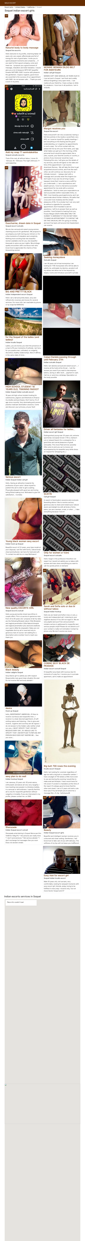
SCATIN (48, 494)
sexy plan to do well (16, 776)
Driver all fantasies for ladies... (59, 429)
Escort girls (9, 7)
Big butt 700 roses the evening (60, 766)
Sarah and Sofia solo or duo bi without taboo (59, 607)
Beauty (47, 830)
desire (9, 708)
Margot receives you (54, 128)
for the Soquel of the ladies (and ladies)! (22, 338)
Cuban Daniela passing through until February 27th (60, 358)
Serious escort (13, 477)
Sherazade (11, 827)
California (30, 7)
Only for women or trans (56, 552)
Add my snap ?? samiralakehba (22, 152)
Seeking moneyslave (54, 257)
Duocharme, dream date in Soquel (23, 223)
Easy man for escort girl (56, 875)
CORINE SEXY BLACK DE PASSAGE (57, 664)
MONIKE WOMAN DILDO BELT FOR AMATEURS (59, 68)
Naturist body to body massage (22, 47)
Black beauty (12, 669)
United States (20, 7)
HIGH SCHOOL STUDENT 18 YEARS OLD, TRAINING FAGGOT (22, 388)
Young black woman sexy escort (22, 541)
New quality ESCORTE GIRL (20, 608)
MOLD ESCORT (10, 3)
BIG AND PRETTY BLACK (19, 291)
